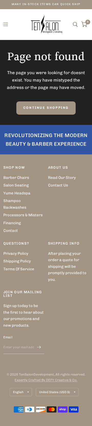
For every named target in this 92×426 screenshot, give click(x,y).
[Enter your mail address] (39, 347)
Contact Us (58, 185)
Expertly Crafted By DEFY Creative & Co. (46, 380)
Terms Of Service (18, 269)
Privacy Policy (15, 253)
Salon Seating (16, 185)
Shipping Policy (17, 261)
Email (7, 337)
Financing (12, 223)
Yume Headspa (16, 193)
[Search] (75, 24)
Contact (10, 230)
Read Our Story (62, 177)
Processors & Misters (23, 215)
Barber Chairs (16, 177)
